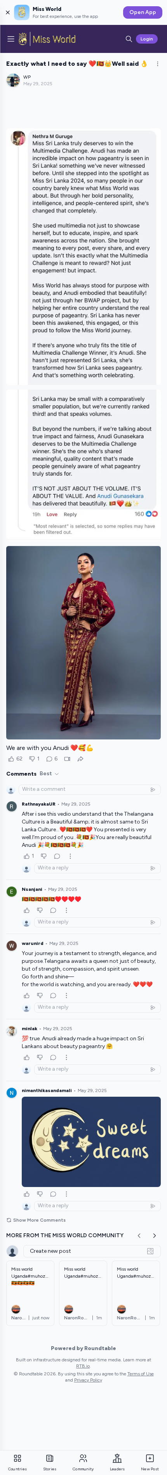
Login (147, 39)
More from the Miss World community (65, 1235)
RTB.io (83, 1366)
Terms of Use (140, 1374)
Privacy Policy (88, 1380)
